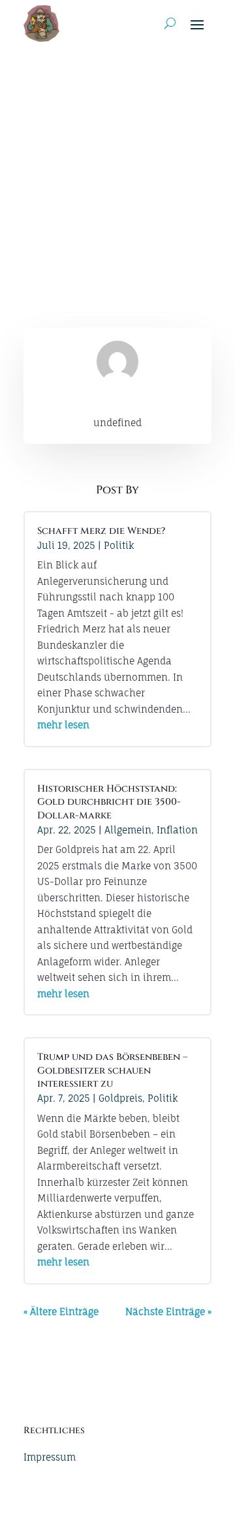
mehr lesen (63, 724)
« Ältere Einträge (61, 1311)
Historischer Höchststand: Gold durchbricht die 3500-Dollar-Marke (109, 802)
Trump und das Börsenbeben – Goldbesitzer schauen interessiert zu (112, 1070)
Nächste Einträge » (168, 1311)
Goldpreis (120, 1098)
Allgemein (127, 829)
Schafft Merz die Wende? (101, 531)
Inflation (177, 829)
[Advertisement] (117, 171)
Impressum (50, 1457)
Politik (119, 545)
